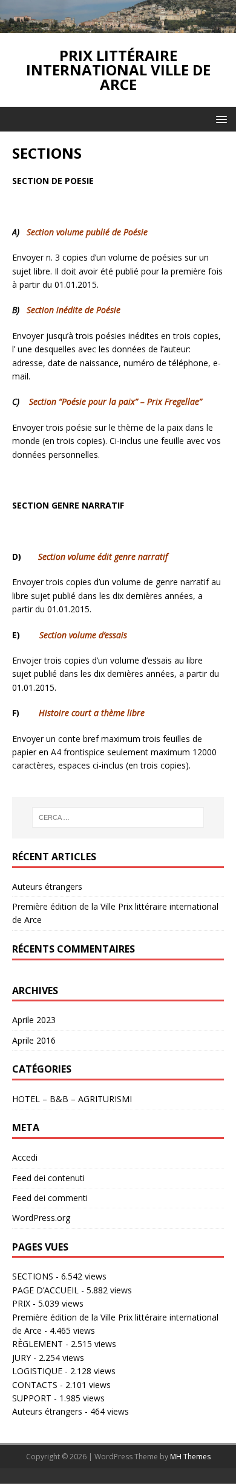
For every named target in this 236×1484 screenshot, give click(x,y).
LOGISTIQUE (37, 1371)
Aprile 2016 (34, 1040)
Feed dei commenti (50, 1197)
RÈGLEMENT (37, 1343)
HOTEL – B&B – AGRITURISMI (72, 1099)
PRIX (21, 1303)
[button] (219, 118)
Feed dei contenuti (48, 1178)
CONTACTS (34, 1384)
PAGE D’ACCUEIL (45, 1290)
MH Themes (190, 1456)
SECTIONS (32, 1276)
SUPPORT (31, 1398)
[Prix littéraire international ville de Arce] (118, 25)
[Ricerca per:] (118, 817)
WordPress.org (41, 1217)
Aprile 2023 (34, 1020)
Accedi (25, 1157)
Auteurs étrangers (47, 886)
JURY (21, 1357)
